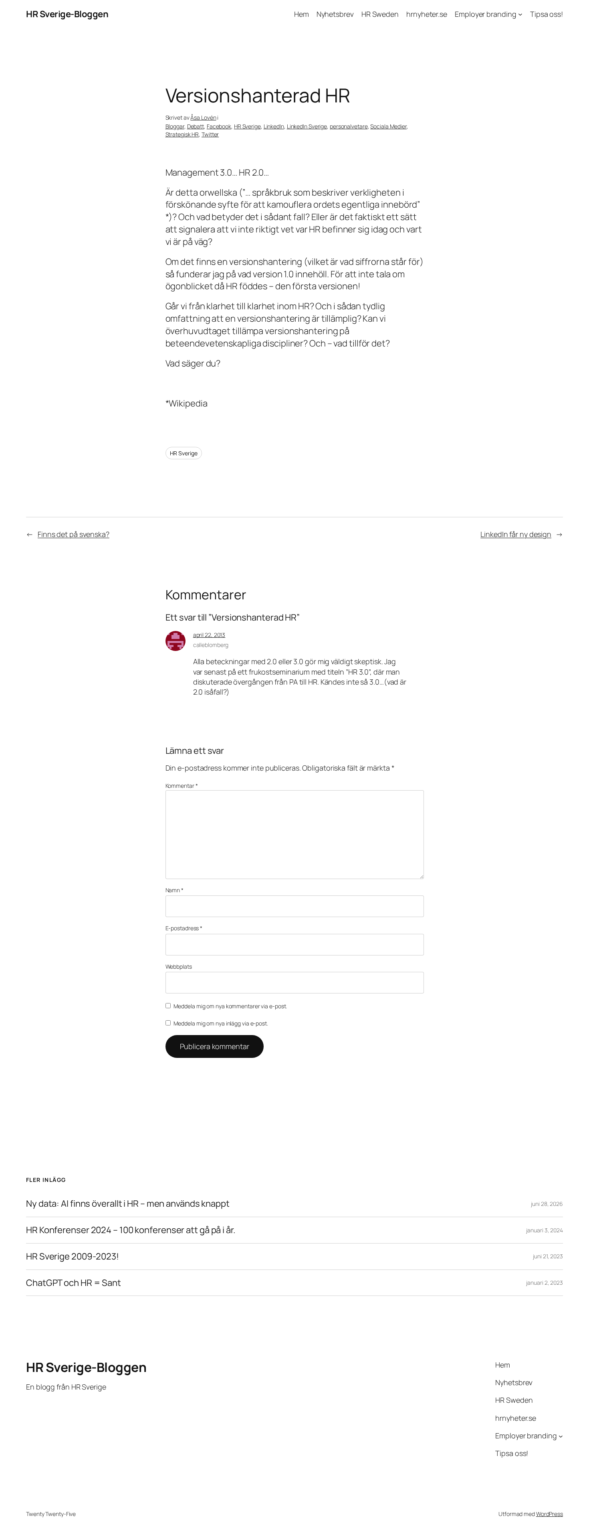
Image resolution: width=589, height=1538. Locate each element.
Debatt (195, 126)
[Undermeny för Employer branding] (520, 14)
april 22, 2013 (209, 635)
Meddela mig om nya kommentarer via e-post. (230, 1006)
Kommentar (181, 785)
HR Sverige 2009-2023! (72, 1257)
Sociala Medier (388, 126)
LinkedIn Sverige (307, 126)
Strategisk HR (182, 134)
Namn (174, 890)
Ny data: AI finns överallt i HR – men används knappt (128, 1204)
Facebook (219, 126)
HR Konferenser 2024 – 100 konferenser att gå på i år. (131, 1230)
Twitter (210, 134)
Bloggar (174, 126)
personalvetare (349, 126)
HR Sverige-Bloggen (67, 14)
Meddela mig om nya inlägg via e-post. (220, 1023)
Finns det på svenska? (73, 534)
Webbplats (178, 966)
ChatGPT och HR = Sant (73, 1283)
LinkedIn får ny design (515, 534)
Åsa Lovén (203, 117)
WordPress (549, 1514)
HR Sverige (247, 126)
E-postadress (184, 928)
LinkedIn (274, 126)
